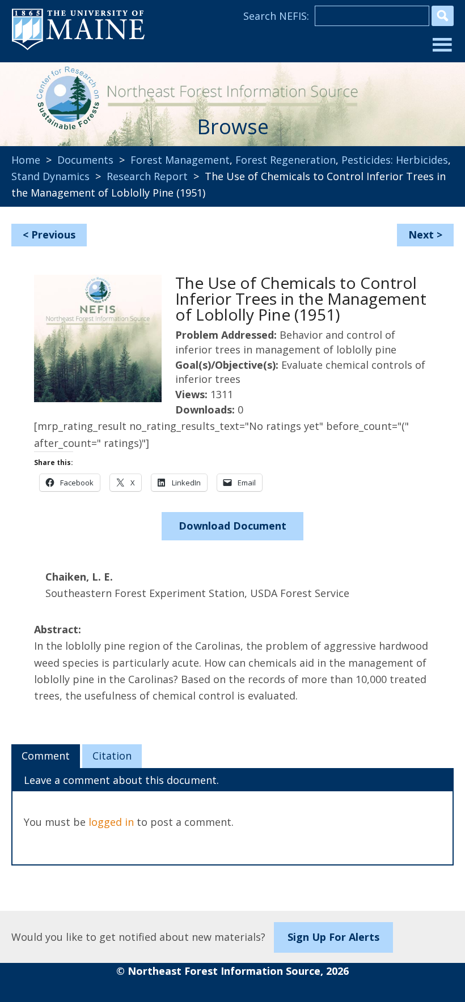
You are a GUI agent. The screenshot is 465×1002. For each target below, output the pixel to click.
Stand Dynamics (50, 176)
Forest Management (180, 160)
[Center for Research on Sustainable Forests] (64, 96)
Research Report (147, 176)
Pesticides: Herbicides (394, 160)
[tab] (45, 756)
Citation (112, 755)
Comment (46, 755)
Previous (53, 234)
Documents (85, 160)
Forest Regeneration (285, 160)
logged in (111, 822)
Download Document (232, 525)
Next (421, 234)
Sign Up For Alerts (333, 937)
